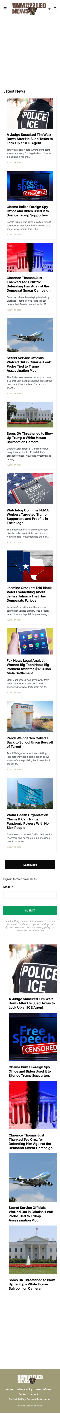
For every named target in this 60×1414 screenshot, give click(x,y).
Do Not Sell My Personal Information (30, 1399)
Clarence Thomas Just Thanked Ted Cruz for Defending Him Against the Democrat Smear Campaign (28, 284)
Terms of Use (43, 1389)
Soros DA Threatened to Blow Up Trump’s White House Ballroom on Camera (30, 438)
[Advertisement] (30, 49)
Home (9, 1389)
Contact (23, 1394)
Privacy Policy (24, 1389)
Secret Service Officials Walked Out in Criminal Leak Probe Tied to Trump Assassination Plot (29, 364)
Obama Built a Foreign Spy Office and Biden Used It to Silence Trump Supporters (28, 211)
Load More (30, 865)
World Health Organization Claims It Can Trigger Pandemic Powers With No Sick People (27, 821)
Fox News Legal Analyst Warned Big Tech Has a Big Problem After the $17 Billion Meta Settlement (29, 667)
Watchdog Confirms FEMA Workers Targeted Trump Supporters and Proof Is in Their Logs (28, 516)
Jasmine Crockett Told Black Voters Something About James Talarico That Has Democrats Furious (29, 594)
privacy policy (43, 927)
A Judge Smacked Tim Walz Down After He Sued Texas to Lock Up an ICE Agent (30, 139)
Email (8, 886)
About (34, 1394)
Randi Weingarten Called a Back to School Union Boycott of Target (30, 742)
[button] (5, 8)
